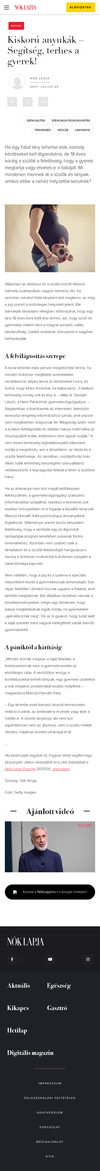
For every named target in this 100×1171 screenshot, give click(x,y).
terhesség (42, 130)
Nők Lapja (25, 7)
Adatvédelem (50, 1112)
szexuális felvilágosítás (71, 120)
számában (61, 769)
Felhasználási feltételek (50, 1098)
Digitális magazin (30, 1052)
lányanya (82, 130)
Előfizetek (81, 7)
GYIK (50, 1156)
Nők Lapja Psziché (20, 769)
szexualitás (36, 120)
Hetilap (17, 1029)
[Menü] (6, 7)
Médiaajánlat (50, 1141)
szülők (63, 130)
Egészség (59, 985)
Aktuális (18, 985)
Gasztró (57, 1007)
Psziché (16, 26)
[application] (50, 846)
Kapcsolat (50, 1127)
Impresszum (50, 1083)
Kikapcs (18, 1007)
